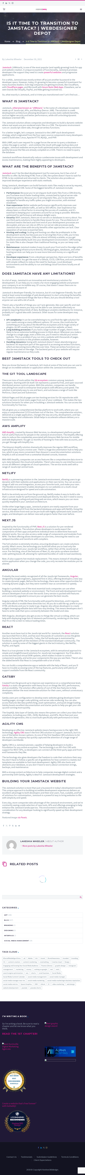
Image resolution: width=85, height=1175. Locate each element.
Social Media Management (16, 941)
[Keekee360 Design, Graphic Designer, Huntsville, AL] (52, 1016)
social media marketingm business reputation (63, 980)
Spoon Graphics (26, 984)
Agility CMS (19, 732)
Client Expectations (42, 1160)
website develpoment (11, 988)
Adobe (30, 958)
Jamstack (6, 67)
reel (51, 969)
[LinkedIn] (6, 3)
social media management (37, 977)
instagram (72, 966)
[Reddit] (19, 825)
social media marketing (36, 980)
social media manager (57, 977)
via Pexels (22, 817)
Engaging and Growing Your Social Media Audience (20, 966)
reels (57, 969)
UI (48, 984)
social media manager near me (14, 980)
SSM (36, 984)
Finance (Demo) (46, 966)
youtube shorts (35, 988)
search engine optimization (13, 973)
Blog (6, 920)
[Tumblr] (13, 825)
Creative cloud (57, 962)
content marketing (30, 962)
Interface (9, 936)
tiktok (43, 984)
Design (67, 962)
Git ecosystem (41, 380)
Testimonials (26, 1157)
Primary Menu (81, 9)
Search (80, 897)
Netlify (5, 479)
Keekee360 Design (17, 1124)
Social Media (56, 973)
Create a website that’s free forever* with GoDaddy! (19, 1104)
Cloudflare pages (15, 87)
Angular (74, 576)
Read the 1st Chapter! (20, 1033)
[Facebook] (3, 3)
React (68, 633)
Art (6, 915)
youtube (24, 988)
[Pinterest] (10, 825)
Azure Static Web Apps (52, 87)
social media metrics (10, 984)
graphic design (60, 966)
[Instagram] (12, 3)
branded (66, 958)
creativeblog (44, 962)
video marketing (58, 984)
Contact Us (11, 1157)
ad (24, 958)
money (28, 969)
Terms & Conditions (70, 1157)
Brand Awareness (54, 958)
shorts (33, 973)
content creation (14, 962)
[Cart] (4, 9)
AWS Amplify (8, 432)
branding (74, 958)
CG (4, 962)
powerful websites (53, 72)
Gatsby (5, 685)
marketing (19, 969)
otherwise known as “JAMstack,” (27, 107)
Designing (8, 930)
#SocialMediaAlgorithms (12, 958)
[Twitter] (9, 3)
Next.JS (41, 526)
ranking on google (40, 969)
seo (27, 973)
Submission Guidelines (47, 1157)
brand (43, 958)
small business (44, 973)
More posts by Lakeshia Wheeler (37, 845)
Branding (8, 925)
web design (71, 984)
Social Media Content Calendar (14, 977)
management (8, 969)
